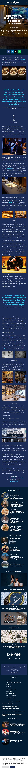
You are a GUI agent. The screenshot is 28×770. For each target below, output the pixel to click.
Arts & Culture (13, 547)
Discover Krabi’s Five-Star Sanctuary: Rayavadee (17, 565)
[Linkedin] (15, 658)
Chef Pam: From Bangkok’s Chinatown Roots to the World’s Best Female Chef (17, 520)
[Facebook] (8, 658)
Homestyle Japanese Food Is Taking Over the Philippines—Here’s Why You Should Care (17, 528)
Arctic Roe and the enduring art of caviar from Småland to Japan (16, 497)
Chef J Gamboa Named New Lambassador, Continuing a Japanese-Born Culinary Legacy (16, 504)
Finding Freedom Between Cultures (15, 550)
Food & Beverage (14, 501)
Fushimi (10, 202)
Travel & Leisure (14, 554)
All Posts (12, 542)
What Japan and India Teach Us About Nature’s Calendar (14, 647)
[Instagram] (12, 658)
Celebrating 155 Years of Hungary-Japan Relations (16, 741)
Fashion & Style (14, 587)
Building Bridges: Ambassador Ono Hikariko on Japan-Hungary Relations (17, 733)
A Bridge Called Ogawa (14, 627)
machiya (11, 337)
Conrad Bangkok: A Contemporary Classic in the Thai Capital (16, 558)
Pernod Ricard (10, 168)
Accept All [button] (12, 767)
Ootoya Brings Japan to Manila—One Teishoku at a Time (17, 513)
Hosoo (14, 342)
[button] (8, 51)
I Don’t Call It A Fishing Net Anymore (14, 589)
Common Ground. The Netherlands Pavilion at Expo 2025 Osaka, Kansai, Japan (17, 724)
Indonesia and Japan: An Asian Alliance (10, 708)
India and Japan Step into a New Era (9, 706)
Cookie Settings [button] (5, 767)
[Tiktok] (19, 658)
